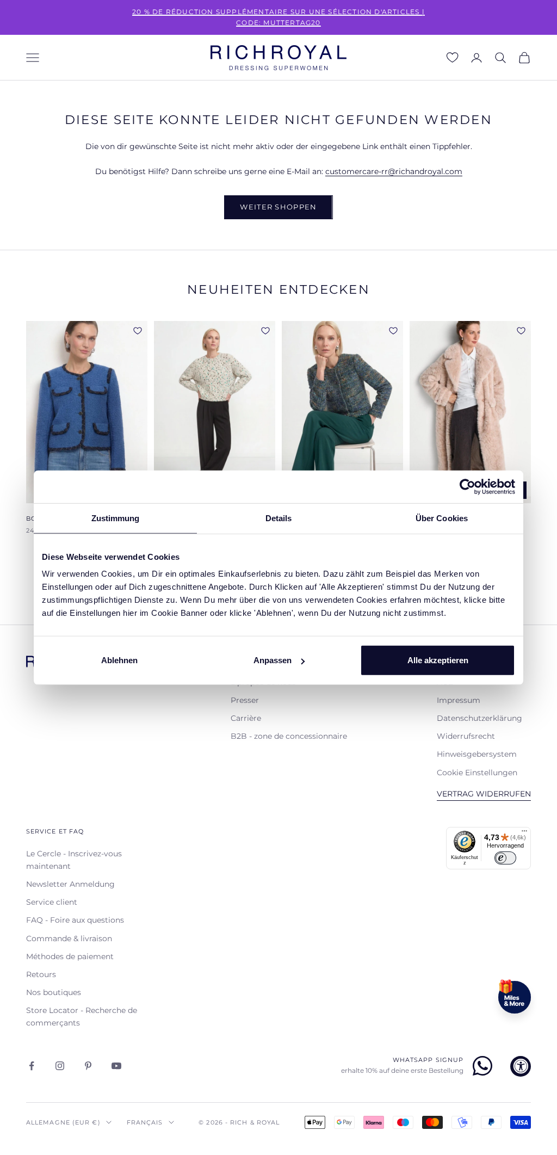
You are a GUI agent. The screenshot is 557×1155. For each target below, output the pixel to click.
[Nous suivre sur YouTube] (116, 1065)
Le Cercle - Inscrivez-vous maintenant (74, 860)
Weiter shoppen (278, 206)
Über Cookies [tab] (442, 517)
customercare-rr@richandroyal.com (393, 171)
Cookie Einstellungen (477, 772)
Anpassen (272, 660)
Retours (41, 974)
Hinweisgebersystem (477, 754)
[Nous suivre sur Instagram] (59, 1065)
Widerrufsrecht (466, 736)
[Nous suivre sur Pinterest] (88, 1065)
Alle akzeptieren (437, 660)
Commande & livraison (69, 938)
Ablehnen (119, 660)
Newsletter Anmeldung (70, 884)
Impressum (458, 700)
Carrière (246, 718)
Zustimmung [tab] (115, 517)
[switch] (505, 857)
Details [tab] (278, 517)
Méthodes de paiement (70, 956)
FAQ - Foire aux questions (75, 920)
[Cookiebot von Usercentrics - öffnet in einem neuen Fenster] (467, 486)
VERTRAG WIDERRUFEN (484, 794)
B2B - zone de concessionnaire (289, 736)
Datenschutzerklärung (479, 718)
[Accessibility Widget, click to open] (520, 1066)
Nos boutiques (53, 992)
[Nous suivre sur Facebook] (31, 1065)
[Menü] (524, 833)
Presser (245, 700)
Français (145, 1122)
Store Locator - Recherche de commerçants (81, 1016)
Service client (51, 902)
